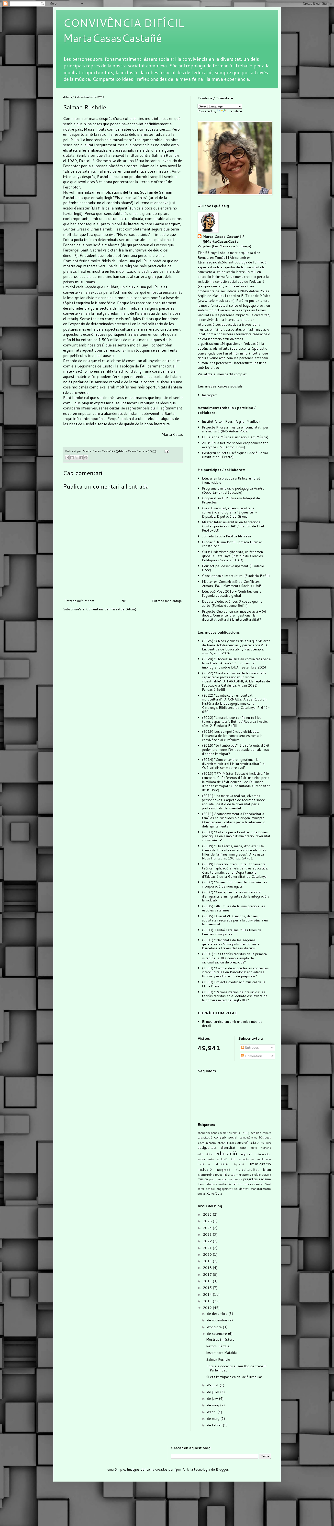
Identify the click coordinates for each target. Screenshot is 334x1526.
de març (213, 1418)
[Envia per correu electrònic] (67, 457)
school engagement (219, 1189)
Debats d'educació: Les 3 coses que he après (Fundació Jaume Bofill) (232, 603)
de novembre (217, 1320)
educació (226, 1153)
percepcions (224, 1179)
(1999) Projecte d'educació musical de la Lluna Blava (233, 984)
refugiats (211, 1184)
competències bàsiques (255, 1137)
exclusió (222, 1159)
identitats (222, 1164)
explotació (264, 1159)
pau (211, 1179)
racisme (265, 1179)
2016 (208, 1281)
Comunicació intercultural (216, 1142)
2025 (208, 1221)
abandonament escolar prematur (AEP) (223, 1133)
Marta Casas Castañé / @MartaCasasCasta (223, 239)
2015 (208, 1287)
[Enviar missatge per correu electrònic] (166, 451)
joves (219, 1174)
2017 (208, 1274)
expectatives (247, 1159)
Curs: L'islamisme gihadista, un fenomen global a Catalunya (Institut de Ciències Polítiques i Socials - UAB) (232, 556)
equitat (246, 1154)
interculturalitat (247, 1169)
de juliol (213, 1392)
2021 (208, 1247)
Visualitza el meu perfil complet (222, 374)
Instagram (209, 395)
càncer (266, 1133)
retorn (237, 1184)
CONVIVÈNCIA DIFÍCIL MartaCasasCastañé (123, 30)
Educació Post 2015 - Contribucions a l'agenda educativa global (231, 593)
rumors (248, 1184)
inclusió (205, 1169)
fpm (178, 1469)
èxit (233, 1159)
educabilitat (205, 1154)
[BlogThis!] (71, 457)
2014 (208, 1294)
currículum (264, 1143)
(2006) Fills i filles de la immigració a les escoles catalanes (233, 908)
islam (267, 1169)
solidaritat (241, 1188)
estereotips (263, 1154)
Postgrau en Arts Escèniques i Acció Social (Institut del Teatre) (235, 455)
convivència (245, 1142)
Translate (234, 111)
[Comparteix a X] (76, 457)
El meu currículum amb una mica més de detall (232, 1023)
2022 (208, 1241)
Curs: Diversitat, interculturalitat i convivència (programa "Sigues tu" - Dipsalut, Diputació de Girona (229, 512)
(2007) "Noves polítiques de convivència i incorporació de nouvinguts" (234, 884)
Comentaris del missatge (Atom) (111, 609)
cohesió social (225, 1137)
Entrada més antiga (167, 600)
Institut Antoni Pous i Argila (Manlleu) (231, 421)
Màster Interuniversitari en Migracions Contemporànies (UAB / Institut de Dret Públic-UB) (233, 526)
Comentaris (253, 1056)
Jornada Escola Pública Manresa (226, 536)
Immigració (260, 1164)
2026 (208, 1214)
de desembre (217, 1313)
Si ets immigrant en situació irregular (234, 1376)
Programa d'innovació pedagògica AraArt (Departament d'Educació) (233, 490)
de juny (213, 1398)
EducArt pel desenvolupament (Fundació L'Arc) (233, 568)
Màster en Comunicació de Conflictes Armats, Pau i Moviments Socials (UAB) (232, 583)
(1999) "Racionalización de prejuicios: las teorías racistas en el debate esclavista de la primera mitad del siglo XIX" (234, 996)
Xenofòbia (214, 1193)
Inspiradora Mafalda (221, 1352)
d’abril (212, 1412)
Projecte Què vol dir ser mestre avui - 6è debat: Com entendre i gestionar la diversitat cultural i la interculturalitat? (234, 615)
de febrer (215, 1425)
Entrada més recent (79, 600)
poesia (238, 1179)
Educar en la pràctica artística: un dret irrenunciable (231, 480)
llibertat (229, 1174)
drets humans (260, 1148)
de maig (213, 1405)
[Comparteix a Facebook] (81, 457)
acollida (255, 1132)
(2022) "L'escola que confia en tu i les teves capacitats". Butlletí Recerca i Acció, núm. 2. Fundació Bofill (235, 721)
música (203, 1179)
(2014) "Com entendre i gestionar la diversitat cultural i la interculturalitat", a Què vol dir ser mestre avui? (233, 763)
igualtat (239, 1164)
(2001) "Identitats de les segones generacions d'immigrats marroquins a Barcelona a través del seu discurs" (230, 944)
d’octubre (215, 1327)
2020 (208, 1254)
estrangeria (206, 1159)
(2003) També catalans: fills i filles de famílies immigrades (232, 932)
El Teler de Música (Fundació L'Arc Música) (235, 437)
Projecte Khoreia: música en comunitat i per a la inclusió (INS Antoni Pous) (235, 429)
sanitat (259, 1184)
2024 (208, 1227)
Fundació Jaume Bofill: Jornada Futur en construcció (232, 544)
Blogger (222, 1469)
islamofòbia (206, 1174)
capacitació (205, 1137)
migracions (243, 1174)
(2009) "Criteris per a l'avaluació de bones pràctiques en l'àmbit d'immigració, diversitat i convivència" (236, 836)
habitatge (204, 1164)
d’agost (213, 1385)
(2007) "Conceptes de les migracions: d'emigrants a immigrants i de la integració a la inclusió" (235, 896)
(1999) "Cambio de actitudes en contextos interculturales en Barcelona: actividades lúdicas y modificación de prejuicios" (235, 972)
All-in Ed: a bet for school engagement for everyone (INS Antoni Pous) (235, 444)
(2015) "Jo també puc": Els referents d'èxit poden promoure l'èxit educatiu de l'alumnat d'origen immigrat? (235, 749)
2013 (208, 1301)
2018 (208, 1267)
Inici (123, 600)
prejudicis (250, 1179)
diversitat (228, 1147)
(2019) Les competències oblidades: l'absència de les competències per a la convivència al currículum (232, 735)
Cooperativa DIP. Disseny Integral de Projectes (231, 500)
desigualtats (207, 1147)
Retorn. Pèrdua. (218, 1346)
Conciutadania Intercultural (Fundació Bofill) (236, 575)
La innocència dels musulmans (107, 139)
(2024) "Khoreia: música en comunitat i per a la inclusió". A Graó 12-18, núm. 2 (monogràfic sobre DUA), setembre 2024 (236, 663)
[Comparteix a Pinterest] (85, 457)
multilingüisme (261, 1175)
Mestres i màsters (220, 1339)
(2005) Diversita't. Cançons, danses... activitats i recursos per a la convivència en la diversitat (235, 920)
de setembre (217, 1333)
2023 (208, 1234)
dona (242, 1147)
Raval (201, 1184)
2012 (208, 1307)
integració (223, 1169)
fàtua (134, 155)
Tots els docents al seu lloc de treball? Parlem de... (236, 1368)
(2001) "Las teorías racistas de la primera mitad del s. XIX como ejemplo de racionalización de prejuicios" (234, 958)
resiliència (224, 1184)
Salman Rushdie (165, 155)
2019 (208, 1261)
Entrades (251, 1047)
